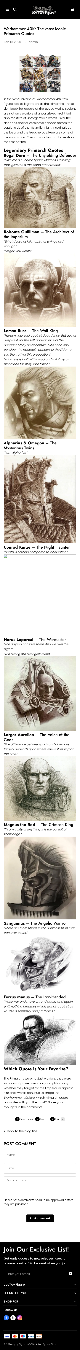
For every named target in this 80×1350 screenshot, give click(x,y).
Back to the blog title (22, 1131)
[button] (7, 9)
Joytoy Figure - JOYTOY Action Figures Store (34, 1344)
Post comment (40, 1218)
